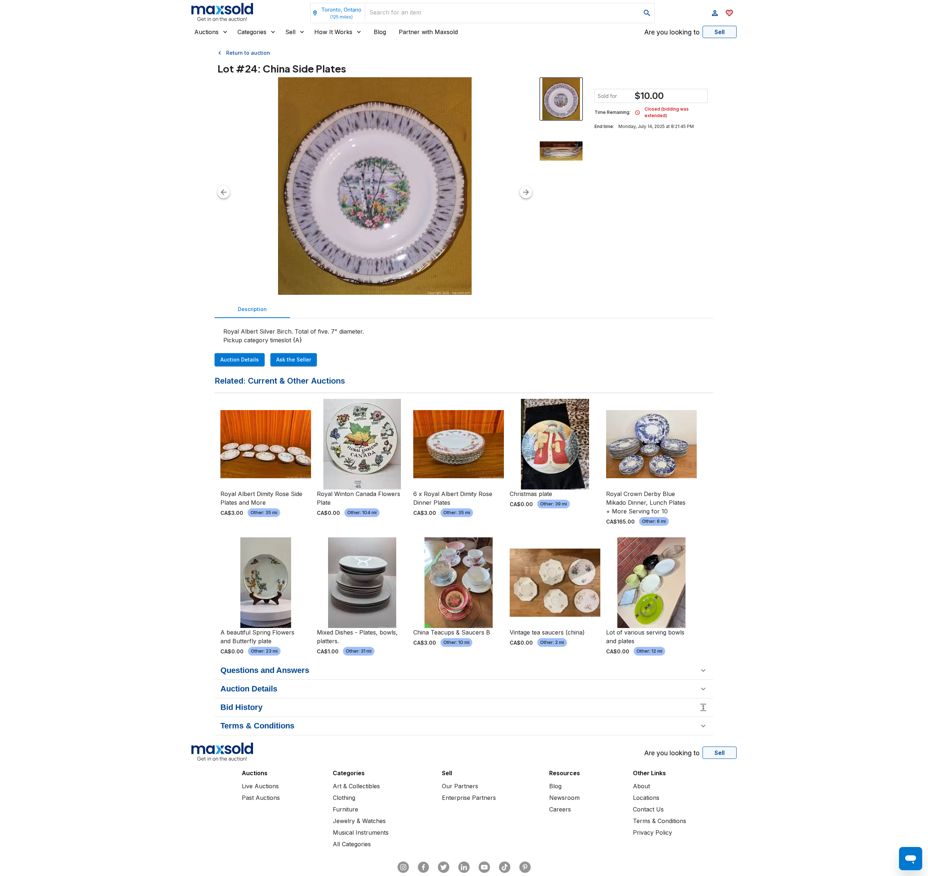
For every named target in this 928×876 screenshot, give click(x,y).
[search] (647, 13)
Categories (251, 32)
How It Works (333, 32)
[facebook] (423, 867)
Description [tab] (252, 309)
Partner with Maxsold (428, 32)
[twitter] (443, 867)
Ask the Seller (293, 359)
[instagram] (403, 867)
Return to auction (248, 53)
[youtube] (484, 867)
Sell (290, 32)
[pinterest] (525, 867)
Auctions (206, 32)
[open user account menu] (715, 13)
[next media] (526, 192)
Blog (380, 32)
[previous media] (224, 192)
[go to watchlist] (729, 13)
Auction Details (239, 359)
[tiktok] (504, 867)
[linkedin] (464, 867)
